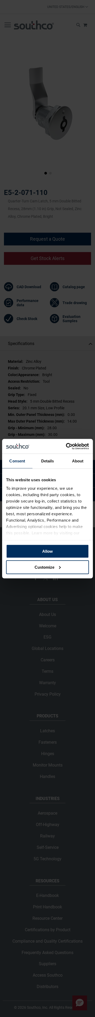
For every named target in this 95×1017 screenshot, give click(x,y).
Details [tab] (47, 461)
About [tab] (78, 461)
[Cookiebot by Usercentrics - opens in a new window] (67, 446)
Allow (47, 551)
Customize (44, 567)
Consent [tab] (17, 461)
